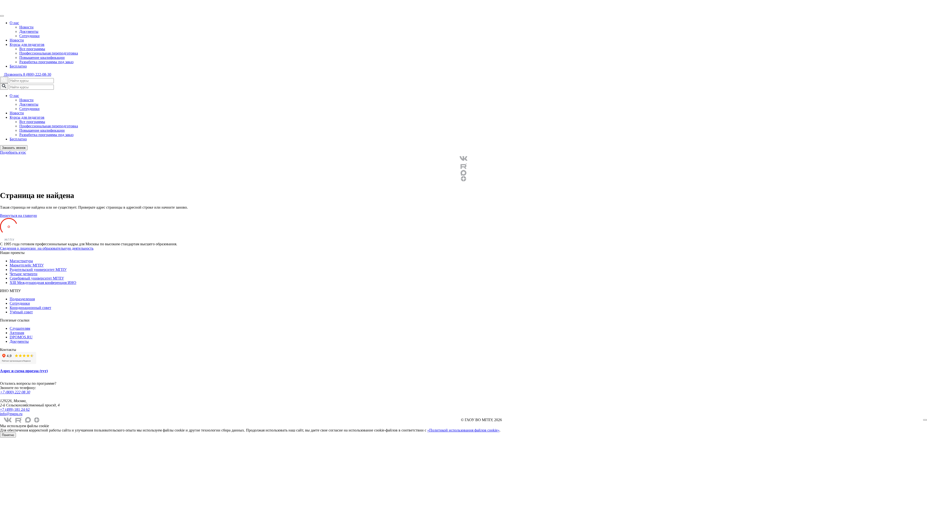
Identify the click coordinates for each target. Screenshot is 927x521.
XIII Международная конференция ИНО (43, 283)
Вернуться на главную (18, 215)
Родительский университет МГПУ (38, 269)
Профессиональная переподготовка (48, 53)
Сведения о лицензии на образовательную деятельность (46, 248)
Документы (28, 31)
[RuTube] (463, 166)
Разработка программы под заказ (46, 62)
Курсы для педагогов (27, 44)
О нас (14, 23)
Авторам (17, 333)
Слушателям (20, 328)
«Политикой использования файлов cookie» (463, 430)
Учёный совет (21, 312)
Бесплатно (18, 66)
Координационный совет (30, 308)
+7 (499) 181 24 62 (15, 409)
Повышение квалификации (42, 57)
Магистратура (21, 261)
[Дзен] (463, 179)
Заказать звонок (14, 148)
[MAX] (463, 173)
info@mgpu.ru (11, 414)
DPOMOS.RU (21, 337)
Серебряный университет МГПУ (37, 278)
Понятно (8, 435)
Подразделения (22, 299)
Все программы (32, 49)
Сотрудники (29, 36)
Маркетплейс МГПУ (27, 265)
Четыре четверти (23, 274)
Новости (26, 27)
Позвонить (27, 74)
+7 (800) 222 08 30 (15, 392)
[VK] (463, 158)
